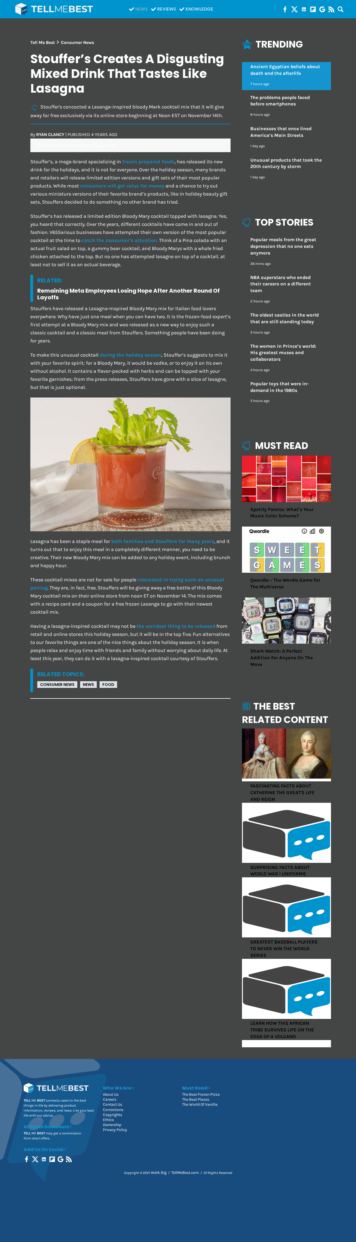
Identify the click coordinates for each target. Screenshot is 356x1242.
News (141, 9)
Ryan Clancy (50, 134)
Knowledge (199, 9)
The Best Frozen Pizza (201, 1094)
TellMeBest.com (185, 1172)
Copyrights (112, 1114)
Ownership (112, 1124)
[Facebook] (285, 9)
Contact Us (112, 1104)
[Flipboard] (313, 9)
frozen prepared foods (148, 162)
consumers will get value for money (122, 186)
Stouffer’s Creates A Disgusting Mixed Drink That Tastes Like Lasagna (127, 73)
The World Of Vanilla (199, 1104)
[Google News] (322, 9)
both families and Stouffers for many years (162, 541)
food (108, 684)
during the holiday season (130, 355)
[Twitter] (294, 9)
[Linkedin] (303, 9)
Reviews (166, 9)
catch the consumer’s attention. (119, 240)
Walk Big (159, 1172)
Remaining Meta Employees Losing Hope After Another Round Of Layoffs (128, 294)
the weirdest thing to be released (176, 626)
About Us (110, 1094)
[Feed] (331, 9)
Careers (109, 1099)
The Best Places (195, 1099)
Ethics (108, 1119)
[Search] (340, 9)
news (88, 684)
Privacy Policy (115, 1129)
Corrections (113, 1109)
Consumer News (57, 684)
